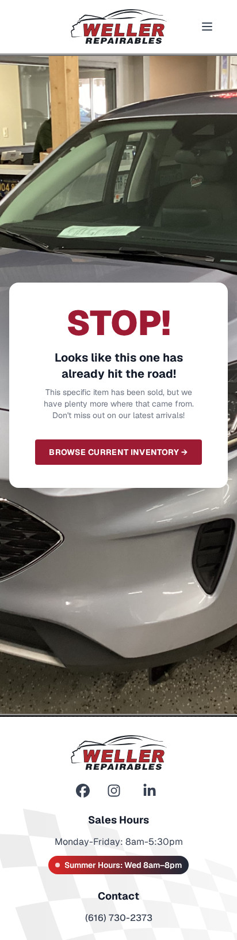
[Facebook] (83, 791)
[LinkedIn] (149, 791)
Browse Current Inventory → (118, 452)
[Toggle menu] (207, 26)
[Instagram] (114, 791)
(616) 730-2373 (118, 918)
